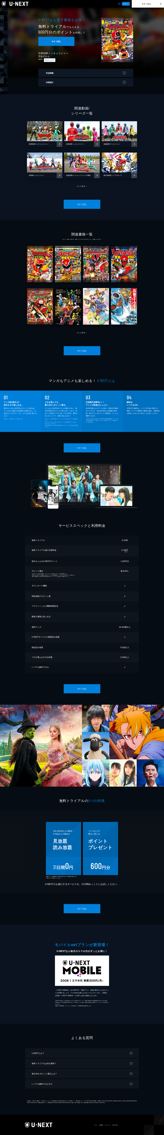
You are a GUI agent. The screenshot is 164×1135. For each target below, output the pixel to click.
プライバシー (107, 1125)
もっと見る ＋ (82, 186)
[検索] (119, 4)
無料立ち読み (49, 60)
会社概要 (101, 1125)
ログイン (126, 4)
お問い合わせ (115, 1125)
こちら (72, 425)
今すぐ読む (146, 3)
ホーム (95, 1125)
